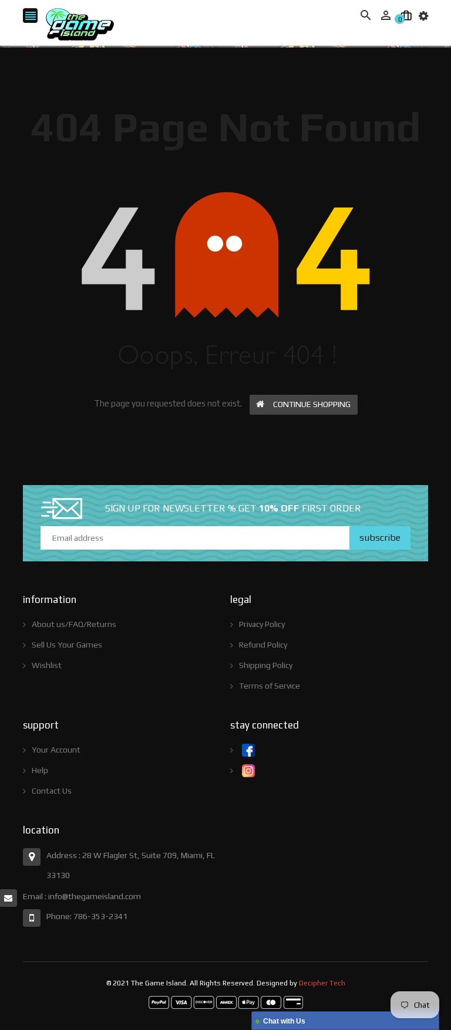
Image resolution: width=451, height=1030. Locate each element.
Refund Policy (263, 644)
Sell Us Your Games (67, 644)
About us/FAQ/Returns (74, 624)
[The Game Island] (226, 1002)
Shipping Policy (265, 665)
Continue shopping (312, 404)
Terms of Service (269, 685)
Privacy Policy (262, 624)
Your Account (56, 749)
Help (40, 770)
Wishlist (47, 665)
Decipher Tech (322, 983)
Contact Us (52, 790)
